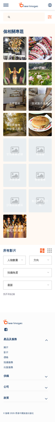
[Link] (8, 17)
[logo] (28, 5)
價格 (6, 357)
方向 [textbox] (36, 260)
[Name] (6, 5)
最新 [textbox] (10, 285)
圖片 (6, 347)
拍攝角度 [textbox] (12, 272)
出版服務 (8, 367)
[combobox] (14, 260)
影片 (6, 352)
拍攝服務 (8, 362)
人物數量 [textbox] (12, 260)
